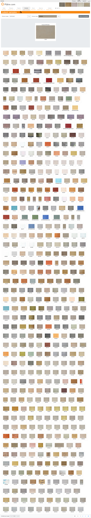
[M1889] (65, 153)
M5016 (80, 201)
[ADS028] (49, 244)
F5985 (22, 201)
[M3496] (23, 381)
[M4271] (15, 317)
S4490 (80, 119)
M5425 (72, 511)
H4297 (82, 329)
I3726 (55, 375)
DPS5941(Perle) (48, 55)
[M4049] (71, 207)
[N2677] (81, 454)
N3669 (23, 466)
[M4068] (68, 490)
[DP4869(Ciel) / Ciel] (58, 180)
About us (40, 9)
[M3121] (73, 253)
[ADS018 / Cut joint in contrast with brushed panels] (66, 244)
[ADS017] (74, 244)
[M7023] (47, 198)
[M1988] (23, 107)
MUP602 (53, 210)
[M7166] (24, 408)
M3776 (22, 393)
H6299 (6, 256)
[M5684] (15, 189)
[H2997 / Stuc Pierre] (56, 362)
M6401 (72, 466)
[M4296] (31, 344)
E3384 (81, 256)
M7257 (76, 493)
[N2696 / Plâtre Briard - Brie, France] (64, 335)
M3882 (15, 502)
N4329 (5, 73)
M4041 (55, 356)
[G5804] (73, 262)
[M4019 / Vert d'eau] (31, 353)
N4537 (83, 347)
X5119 (66, 219)
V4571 (80, 338)
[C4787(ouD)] (40, 61)
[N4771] (23, 317)
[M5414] (6, 490)
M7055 (57, 384)
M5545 (55, 511)
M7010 (66, 502)
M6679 (31, 384)
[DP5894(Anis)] (69, 98)
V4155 (39, 375)
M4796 (41, 183)
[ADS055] (32, 235)
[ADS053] (40, 235)
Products (10, 9)
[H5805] (81, 262)
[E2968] (80, 399)
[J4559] (14, 153)
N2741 (32, 438)
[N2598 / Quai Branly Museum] (62, 472)
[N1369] (15, 308)
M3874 (55, 292)
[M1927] (6, 335)
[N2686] (56, 454)
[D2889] (72, 417)
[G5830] (20, 98)
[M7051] (40, 198)
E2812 (49, 438)
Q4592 (22, 302)
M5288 (58, 64)
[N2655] (49, 235)
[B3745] (14, 372)
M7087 (63, 402)
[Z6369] (22, 144)
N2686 (56, 457)
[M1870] (77, 98)
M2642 (45, 475)
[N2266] (64, 290)
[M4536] (5, 89)
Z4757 (22, 137)
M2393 (5, 238)
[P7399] (47, 162)
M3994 (39, 165)
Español (84, 1)
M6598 (14, 64)
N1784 (73, 457)
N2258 (14, 493)
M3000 (39, 156)
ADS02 (82, 156)
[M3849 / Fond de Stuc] (64, 508)
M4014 (32, 448)
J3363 (64, 375)
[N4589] (47, 335)
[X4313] (6, 372)
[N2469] (6, 189)
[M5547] (56, 134)
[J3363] (64, 372)
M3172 (14, 229)
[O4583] (23, 344)
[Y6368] (32, 244)
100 (11, 516)
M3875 (30, 511)
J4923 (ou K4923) (81, 302)
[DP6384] (66, 235)
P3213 (71, 402)
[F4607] (80, 71)
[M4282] (23, 89)
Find (29, 16)
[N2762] (14, 390)
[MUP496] (40, 271)
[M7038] (80, 508)
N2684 (56, 265)
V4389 (32, 274)
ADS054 (14, 165)
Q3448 (14, 146)
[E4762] (60, 116)
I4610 (56, 201)
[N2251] (16, 125)
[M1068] (48, 326)
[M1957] (56, 144)
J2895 (39, 420)
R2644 (14, 302)
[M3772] (14, 381)
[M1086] (14, 335)
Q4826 (48, 128)
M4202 (65, 347)
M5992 (15, 265)
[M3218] (30, 52)
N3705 (31, 466)
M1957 (56, 146)
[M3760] (39, 362)
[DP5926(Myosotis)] (80, 207)
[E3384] (81, 253)
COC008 (72, 192)
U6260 (30, 256)
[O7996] (16, 116)
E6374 (83, 238)
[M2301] (74, 326)
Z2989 (39, 146)
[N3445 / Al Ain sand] (14, 198)
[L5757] (39, 107)
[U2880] (74, 408)
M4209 (56, 347)
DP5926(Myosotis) (80, 210)
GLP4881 (40, 265)
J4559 (14, 156)
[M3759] (31, 107)
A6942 (24, 183)
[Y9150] (38, 71)
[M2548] (65, 381)
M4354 (73, 174)
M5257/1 (58, 128)
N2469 (6, 192)
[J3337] (55, 399)
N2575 (48, 484)
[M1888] (6, 417)
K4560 (81, 274)
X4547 (66, 311)
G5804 (72, 265)
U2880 (73, 411)
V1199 (37, 475)
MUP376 (76, 283)
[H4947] (73, 271)
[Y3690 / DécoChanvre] (75, 308)
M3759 (31, 110)
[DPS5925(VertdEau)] (25, 217)
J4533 (5, 274)
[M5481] (46, 399)
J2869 (32, 429)
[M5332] (39, 344)
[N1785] (6, 308)
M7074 (24, 484)
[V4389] (32, 271)
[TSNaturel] (60, 98)
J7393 (30, 128)
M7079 (47, 466)
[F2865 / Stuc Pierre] (65, 426)
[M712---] (40, 381)
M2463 (58, 283)
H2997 (55, 365)
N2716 (84, 183)
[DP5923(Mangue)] (7, 180)
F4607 (80, 73)
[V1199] (37, 472)
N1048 (49, 502)
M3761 (81, 356)
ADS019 (57, 247)
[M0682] (39, 463)
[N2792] (74, 435)
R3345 (47, 192)
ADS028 (49, 247)
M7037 (22, 165)
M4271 (14, 320)
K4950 (31, 165)
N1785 (6, 311)
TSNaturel (60, 101)
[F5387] (6, 280)
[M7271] (58, 308)
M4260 (72, 356)
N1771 (23, 274)
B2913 (30, 420)
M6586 (39, 92)
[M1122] (41, 454)
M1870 (77, 101)
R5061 (74, 238)
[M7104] (15, 80)
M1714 (67, 183)
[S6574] (81, 381)
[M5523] (23, 445)
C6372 (22, 64)
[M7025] (24, 499)
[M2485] (71, 472)
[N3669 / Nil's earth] (23, 463)
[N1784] (73, 454)
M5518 (80, 420)
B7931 (51, 119)
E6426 (42, 119)
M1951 (21, 475)
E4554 (14, 347)
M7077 (23, 311)
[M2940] (6, 381)
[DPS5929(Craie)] (66, 107)
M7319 (15, 484)
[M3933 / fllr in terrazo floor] (57, 326)
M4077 (80, 375)
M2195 (72, 302)
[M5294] (58, 435)
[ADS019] (57, 244)
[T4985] (49, 171)
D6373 (31, 156)
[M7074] (24, 481)
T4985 (48, 174)
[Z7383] (14, 171)
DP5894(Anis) (69, 101)
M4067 (13, 475)
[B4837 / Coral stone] (48, 253)
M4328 (32, 174)
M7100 (81, 146)
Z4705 (28, 201)
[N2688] (6, 80)
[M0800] (80, 463)
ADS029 (40, 247)
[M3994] (39, 162)
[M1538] (64, 463)
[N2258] (15, 490)
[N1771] (23, 271)
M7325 (79, 475)
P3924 (5, 365)
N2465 (48, 156)
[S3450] (75, 180)
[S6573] (55, 189)
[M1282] (73, 290)
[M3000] (40, 153)
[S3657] (72, 198)
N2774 (15, 438)
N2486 (48, 229)
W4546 (40, 229)
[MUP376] (76, 280)
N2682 (32, 457)
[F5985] (22, 198)
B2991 (71, 229)
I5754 (14, 292)
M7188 (14, 137)
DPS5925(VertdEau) (24, 219)
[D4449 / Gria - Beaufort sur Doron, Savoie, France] (14, 362)
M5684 (15, 192)
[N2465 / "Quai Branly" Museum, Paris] (48, 153)
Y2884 (5, 429)
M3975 (38, 210)
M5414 (6, 493)
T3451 (82, 92)
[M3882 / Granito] (15, 499)
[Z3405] (6, 344)
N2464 (74, 484)
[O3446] (39, 390)
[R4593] (47, 299)
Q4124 (64, 146)
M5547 (55, 137)
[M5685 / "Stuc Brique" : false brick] (57, 235)
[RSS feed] (21, 12)
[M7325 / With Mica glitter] (79, 472)
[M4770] (31, 317)
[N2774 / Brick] (15, 435)
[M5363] (6, 262)
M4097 (47, 356)
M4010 (30, 146)
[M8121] (82, 408)
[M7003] (6, 217)
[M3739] (73, 134)
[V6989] (56, 171)
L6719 (78, 219)
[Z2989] (39, 144)
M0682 (39, 466)
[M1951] (21, 472)
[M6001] (56, 463)
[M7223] (22, 235)
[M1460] (14, 454)
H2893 (31, 64)
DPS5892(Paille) (79, 128)
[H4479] (56, 89)
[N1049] (14, 353)
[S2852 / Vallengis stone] (22, 353)
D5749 (5, 292)
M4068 (67, 493)
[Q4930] (33, 308)
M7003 (6, 219)
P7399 (47, 165)
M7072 (72, 393)
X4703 (81, 320)
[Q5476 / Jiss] (41, 280)
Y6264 (14, 256)
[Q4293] (22, 372)
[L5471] (57, 271)
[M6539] (54, 472)
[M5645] (41, 308)
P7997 (6, 119)
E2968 (80, 402)
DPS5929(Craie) (65, 110)
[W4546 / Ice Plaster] (40, 226)
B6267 (64, 201)
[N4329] (6, 71)
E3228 (6, 329)
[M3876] (22, 508)
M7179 (65, 457)
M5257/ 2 (14, 329)
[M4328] (32, 171)
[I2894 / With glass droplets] (47, 417)
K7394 (6, 174)
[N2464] (74, 481)
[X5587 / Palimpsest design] (64, 262)
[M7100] (81, 144)
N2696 (64, 338)
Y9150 (37, 73)
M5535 (28, 101)
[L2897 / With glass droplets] (22, 417)
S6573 (55, 192)
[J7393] (31, 125)
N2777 (36, 101)
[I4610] (56, 198)
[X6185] (72, 217)
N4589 (47, 338)
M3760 (39, 365)
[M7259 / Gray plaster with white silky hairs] (50, 490)
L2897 (22, 420)
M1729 (64, 393)
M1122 (40, 457)
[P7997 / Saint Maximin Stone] (6, 116)
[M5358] (39, 253)
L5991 (14, 92)
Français (74, 1)
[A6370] (23, 244)
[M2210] (23, 207)
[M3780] (21, 399)
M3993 (64, 137)
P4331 (64, 365)
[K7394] (6, 171)
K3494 (80, 365)
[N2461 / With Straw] (23, 426)
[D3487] (49, 381)
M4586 (33, 183)
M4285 (14, 247)
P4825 (70, 119)
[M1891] (5, 472)
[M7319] (15, 481)
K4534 (14, 110)
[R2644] (14, 299)
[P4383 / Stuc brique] (57, 153)
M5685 (57, 238)
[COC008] (72, 189)
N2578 (40, 448)
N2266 (63, 292)
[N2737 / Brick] (6, 435)
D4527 (72, 73)
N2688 (6, 83)
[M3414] (38, 399)
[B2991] (71, 226)
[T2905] (49, 408)
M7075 (47, 511)
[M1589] (6, 244)
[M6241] (47, 362)
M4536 (5, 92)
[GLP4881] (40, 262)
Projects (18, 9)
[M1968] (6, 198)
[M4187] (64, 353)
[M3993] (64, 134)
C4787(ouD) (40, 64)
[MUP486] (43, 98)
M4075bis (39, 192)
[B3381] (14, 52)
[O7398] (56, 162)
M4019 (30, 356)
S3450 (75, 183)
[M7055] (57, 381)
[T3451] (82, 89)
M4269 (74, 347)
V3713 (31, 375)
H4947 (73, 274)
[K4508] (76, 61)
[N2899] (40, 408)
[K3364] (57, 226)
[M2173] (47, 344)
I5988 (25, 119)
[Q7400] (64, 71)
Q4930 (32, 311)
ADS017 (74, 247)
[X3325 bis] (56, 317)
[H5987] (31, 89)
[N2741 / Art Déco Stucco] (32, 435)
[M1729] (64, 390)
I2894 (47, 420)
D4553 (4, 101)
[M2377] (30, 399)
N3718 (55, 393)
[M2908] (31, 189)
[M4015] (30, 299)
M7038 (80, 511)
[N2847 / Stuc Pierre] (82, 426)
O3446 (39, 393)
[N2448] (81, 481)
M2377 (29, 402)
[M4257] (39, 508)
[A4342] (22, 52)
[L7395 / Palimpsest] (79, 162)
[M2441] (6, 107)
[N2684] (56, 262)
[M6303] (50, 308)
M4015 (30, 302)
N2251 (16, 128)
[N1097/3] (33, 499)
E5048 (15, 283)
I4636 (6, 64)
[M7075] (47, 508)
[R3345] (47, 189)
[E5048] (15, 280)
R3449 (74, 384)
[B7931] (51, 116)
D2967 (47, 73)
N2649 (15, 466)
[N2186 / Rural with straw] (70, 445)
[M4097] (47, 353)
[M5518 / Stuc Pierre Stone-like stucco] (80, 417)
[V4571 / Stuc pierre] (81, 335)
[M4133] (78, 445)
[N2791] (39, 52)
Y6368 (31, 247)
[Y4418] (31, 362)
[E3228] (6, 326)
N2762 (14, 393)
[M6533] (47, 107)
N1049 (14, 356)
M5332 (39, 347)
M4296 (31, 347)
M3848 (23, 493)
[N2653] (65, 89)
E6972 (81, 174)
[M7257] (77, 490)
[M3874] (55, 290)
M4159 (34, 201)
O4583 (23, 347)
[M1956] (40, 326)
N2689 (48, 457)
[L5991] (14, 89)
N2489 (56, 484)
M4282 (23, 92)
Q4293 (22, 375)
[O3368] (81, 390)
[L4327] (72, 362)
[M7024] (15, 408)
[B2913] (31, 417)
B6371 (22, 229)
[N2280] (41, 490)
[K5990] (64, 253)
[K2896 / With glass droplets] (56, 299)
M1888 (5, 420)
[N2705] (49, 61)
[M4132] (15, 217)
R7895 (79, 83)
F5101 (65, 274)
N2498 (65, 484)
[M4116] (6, 454)
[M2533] (6, 508)
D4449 (14, 365)
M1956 (39, 329)
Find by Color (35, 16)
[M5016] (81, 198)
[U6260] (31, 253)
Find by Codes (5, 16)
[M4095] (83, 499)
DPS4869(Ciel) (31, 229)
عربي (89, 1)
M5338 (23, 174)
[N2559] (23, 326)
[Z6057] (6, 153)
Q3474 (23, 128)
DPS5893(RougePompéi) (49, 83)
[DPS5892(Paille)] (80, 125)
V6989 (56, 174)
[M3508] (64, 299)
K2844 (23, 438)
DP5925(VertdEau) (57, 219)
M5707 (40, 438)
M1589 (6, 247)
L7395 (79, 165)
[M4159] (34, 198)
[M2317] (6, 162)
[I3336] (13, 399)
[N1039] (58, 499)
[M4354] (73, 171)
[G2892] (55, 417)
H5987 (31, 92)
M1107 (73, 320)
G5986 (32, 265)
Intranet (2, 1)
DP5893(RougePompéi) (68, 128)
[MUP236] (6, 134)
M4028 (33, 119)
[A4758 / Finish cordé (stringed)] (30, 290)
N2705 (49, 64)
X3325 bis (56, 320)
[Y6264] (14, 253)
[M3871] (12, 98)
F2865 (65, 429)
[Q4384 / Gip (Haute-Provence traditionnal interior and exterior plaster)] (67, 280)
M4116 (5, 457)
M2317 (5, 165)
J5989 (23, 265)
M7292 (39, 356)
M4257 (39, 511)
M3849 (64, 511)
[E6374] (83, 235)
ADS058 (80, 229)
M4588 (48, 92)
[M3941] (6, 317)
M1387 (41, 484)
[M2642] (46, 472)
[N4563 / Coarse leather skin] (81, 189)
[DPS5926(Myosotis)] (46, 217)
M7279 (47, 393)
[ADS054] (14, 162)
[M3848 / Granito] (23, 490)
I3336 (13, 402)
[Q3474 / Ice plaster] (23, 125)
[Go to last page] (88, 516)
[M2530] (14, 235)
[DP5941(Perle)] (58, 52)
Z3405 (5, 347)
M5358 (39, 256)
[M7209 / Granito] (6, 499)
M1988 (22, 110)
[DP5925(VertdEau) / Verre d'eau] (57, 217)
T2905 (48, 411)
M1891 (5, 475)
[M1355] (39, 290)
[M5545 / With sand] (56, 508)
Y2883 (14, 420)
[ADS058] (74, 4)
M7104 (14, 83)
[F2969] (6, 408)
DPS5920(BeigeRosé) (68, 55)
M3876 (22, 511)
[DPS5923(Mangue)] (25, 80)
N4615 (38, 302)
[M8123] (57, 408)
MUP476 (24, 283)
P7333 (5, 402)
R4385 (22, 256)
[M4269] (74, 344)
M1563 (66, 438)
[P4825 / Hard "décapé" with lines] (70, 116)
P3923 (5, 302)
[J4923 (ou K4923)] (81, 299)
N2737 (6, 438)
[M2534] (6, 463)
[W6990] (65, 171)
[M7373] (73, 144)
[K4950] (31, 162)
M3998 (69, 83)
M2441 (5, 110)
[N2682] (32, 454)
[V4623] (56, 253)
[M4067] (13, 472)
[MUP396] (33, 280)
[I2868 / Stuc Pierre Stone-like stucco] (40, 426)
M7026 (23, 457)
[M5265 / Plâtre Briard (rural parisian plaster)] (14, 426)
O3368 (81, 393)
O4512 (49, 183)
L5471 (56, 274)
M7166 (23, 411)
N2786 (5, 448)
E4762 (61, 119)
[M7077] (24, 308)
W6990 (64, 174)
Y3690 (74, 311)
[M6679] (32, 381)
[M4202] (65, 344)
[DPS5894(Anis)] (35, 217)
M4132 (14, 219)
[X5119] (66, 217)
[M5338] (23, 171)
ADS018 (66, 247)
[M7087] (63, 399)
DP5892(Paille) (75, 110)
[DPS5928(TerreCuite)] (36, 80)
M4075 (23, 192)
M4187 (64, 356)
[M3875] (31, 508)
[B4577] (72, 335)
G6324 (22, 156)
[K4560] (82, 271)
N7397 (63, 165)
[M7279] (47, 390)
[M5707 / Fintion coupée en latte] (41, 435)
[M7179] (65, 454)
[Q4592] (22, 299)
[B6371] (23, 226)
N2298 (47, 375)
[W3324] (22, 362)
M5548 (41, 502)
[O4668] (31, 326)
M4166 (31, 338)
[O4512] (49, 180)
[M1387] (42, 481)
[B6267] (64, 198)
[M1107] (73, 317)
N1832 (14, 210)
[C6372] (23, 61)
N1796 (81, 137)
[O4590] (65, 317)
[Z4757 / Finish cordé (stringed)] (22, 134)
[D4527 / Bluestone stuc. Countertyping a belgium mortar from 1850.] (72, 71)
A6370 (23, 247)
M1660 (5, 146)
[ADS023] (39, 125)
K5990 (64, 256)
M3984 (49, 265)
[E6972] (81, 171)
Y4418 (30, 365)
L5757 (39, 110)
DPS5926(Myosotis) (45, 219)
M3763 (56, 110)
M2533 (6, 511)
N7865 (39, 137)
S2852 (22, 356)
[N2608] (83, 308)
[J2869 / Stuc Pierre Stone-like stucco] (32, 426)
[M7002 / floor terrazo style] (65, 326)
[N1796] (81, 134)
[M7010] (66, 499)
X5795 (50, 283)
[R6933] (16, 180)
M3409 (84, 64)
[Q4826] (48, 125)
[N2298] (47, 372)
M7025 (24, 502)
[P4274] (6, 390)
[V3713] (31, 372)
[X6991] (47, 134)
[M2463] (59, 280)
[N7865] (39, 134)
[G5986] (32, 262)
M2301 (73, 329)
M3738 (67, 64)
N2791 (39, 55)
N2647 (60, 83)
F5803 (48, 274)
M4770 (31, 320)
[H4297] (82, 326)
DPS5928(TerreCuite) (36, 83)
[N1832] (14, 207)
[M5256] (83, 435)
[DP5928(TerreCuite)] (16, 71)
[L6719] (78, 217)
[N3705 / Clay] (31, 463)
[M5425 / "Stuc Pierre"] (72, 508)
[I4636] (6, 61)
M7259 (50, 493)
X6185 (72, 219)
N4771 (23, 320)
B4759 (48, 320)
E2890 (64, 420)
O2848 (73, 429)
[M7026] (23, 454)
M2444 (5, 356)
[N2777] (36, 98)
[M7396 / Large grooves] (71, 162)
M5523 (23, 448)
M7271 (58, 311)
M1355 (38, 292)
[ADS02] (82, 153)
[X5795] (50, 280)
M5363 (6, 265)
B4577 (72, 338)
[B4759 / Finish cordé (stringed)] (48, 317)
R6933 (16, 183)
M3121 (73, 256)
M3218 (30, 55)
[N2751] (59, 445)
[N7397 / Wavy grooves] (63, 162)
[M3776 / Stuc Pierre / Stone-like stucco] (23, 390)
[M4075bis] (39, 189)
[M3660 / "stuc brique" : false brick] (56, 335)
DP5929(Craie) (52, 101)
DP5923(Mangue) (7, 183)
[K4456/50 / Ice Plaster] (40, 171)
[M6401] (72, 463)
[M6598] (14, 61)
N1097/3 (33, 502)
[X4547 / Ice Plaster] (66, 308)
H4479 (56, 92)
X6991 (47, 137)
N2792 (74, 438)
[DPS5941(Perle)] (48, 52)
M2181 (63, 192)
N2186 (69, 448)
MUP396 (33, 283)
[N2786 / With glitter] (6, 445)
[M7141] (22, 335)
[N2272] (32, 490)
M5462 (64, 229)
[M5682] (14, 508)
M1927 (5, 338)
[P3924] (6, 362)
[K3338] (72, 372)
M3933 (57, 329)
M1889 (65, 156)
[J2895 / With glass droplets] (39, 417)
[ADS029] (40, 244)
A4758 (30, 292)
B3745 (14, 375)
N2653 (65, 92)
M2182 (58, 493)
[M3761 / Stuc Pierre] (81, 353)
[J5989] (24, 262)
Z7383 (14, 174)
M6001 (55, 466)
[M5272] (68, 4)
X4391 (5, 210)
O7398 (55, 165)
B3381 (14, 55)
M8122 (32, 411)
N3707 (29, 475)
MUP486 (43, 101)
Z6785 (74, 92)
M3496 (23, 384)
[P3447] (31, 390)
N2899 (40, 411)
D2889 (72, 420)
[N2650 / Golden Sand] (74, 153)
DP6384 (66, 238)
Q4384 (67, 283)
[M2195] (72, 299)
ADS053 (40, 238)
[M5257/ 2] (14, 326)
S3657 (72, 201)
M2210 (22, 210)
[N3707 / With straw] (29, 472)
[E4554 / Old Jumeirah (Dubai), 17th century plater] (14, 344)
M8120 (65, 411)
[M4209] (56, 344)
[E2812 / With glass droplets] (49, 435)
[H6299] (6, 253)
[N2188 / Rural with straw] (62, 207)
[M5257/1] (57, 125)
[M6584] (6, 52)
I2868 (40, 429)
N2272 (32, 493)
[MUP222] (45, 207)
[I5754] (14, 290)
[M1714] (67, 180)
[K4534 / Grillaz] (14, 107)
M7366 (6, 484)
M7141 (22, 338)
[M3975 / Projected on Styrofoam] (38, 207)
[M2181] (63, 189)
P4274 (6, 393)
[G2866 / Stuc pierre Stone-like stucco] (57, 426)
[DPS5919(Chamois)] (27, 71)
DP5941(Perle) (58, 55)
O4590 (64, 320)
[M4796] (41, 180)
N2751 (59, 448)
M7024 (15, 411)
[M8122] (32, 408)
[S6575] (48, 144)
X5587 (64, 265)
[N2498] (65, 481)
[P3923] (6, 299)
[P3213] (71, 399)
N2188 (62, 210)
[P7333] (5, 399)
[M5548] (41, 499)
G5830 (20, 101)
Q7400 (64, 73)
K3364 (57, 229)
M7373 (73, 146)
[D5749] (5, 290)
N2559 (22, 329)
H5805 (81, 265)
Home (4, 9)
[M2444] (6, 353)
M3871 (11, 101)
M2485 (71, 475)
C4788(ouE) (6, 128)
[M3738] (67, 61)
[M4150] (33, 481)
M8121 (82, 411)
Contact (49, 9)
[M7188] (14, 134)
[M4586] (33, 180)
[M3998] (69, 80)
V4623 (56, 256)
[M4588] (48, 89)
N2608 (83, 311)
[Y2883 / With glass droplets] (14, 417)
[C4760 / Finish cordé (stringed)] (40, 317)
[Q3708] (6, 226)
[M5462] (64, 226)
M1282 (72, 292)
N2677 (81, 457)
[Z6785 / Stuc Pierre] (74, 89)
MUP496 (40, 274)
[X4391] (6, 207)
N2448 (81, 484)
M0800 (80, 466)
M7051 (40, 201)
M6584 (5, 55)
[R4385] (22, 253)
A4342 (22, 55)
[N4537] (87, 4)
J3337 (54, 402)
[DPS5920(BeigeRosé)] (68, 52)
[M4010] (31, 144)
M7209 (6, 502)
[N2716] (84, 180)
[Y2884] (6, 426)
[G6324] (23, 153)
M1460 (14, 457)
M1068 (48, 329)
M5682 (14, 511)
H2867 (48, 429)
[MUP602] (53, 207)
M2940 (5, 384)
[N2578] (40, 445)
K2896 (55, 302)
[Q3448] (14, 144)
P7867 (30, 137)
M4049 (70, 210)
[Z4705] (28, 198)
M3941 (6, 320)
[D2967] (47, 71)
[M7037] (23, 162)
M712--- (40, 384)
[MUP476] (24, 280)
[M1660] (6, 144)
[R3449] (74, 381)
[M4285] (15, 244)
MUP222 (45, 210)
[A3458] (14, 271)
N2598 (62, 475)
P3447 (31, 393)
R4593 (47, 302)
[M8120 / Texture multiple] (65, 408)
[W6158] (83, 244)
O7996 (16, 119)
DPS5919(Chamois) (27, 73)
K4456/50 (40, 174)
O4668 (31, 329)
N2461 (23, 429)
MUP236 (6, 137)
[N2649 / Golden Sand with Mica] (15, 463)
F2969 (6, 411)
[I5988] (25, 116)
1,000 (18, 516)
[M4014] (32, 445)
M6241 (47, 365)
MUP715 (31, 210)
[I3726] (56, 372)
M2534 (6, 466)
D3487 (48, 384)
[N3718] (56, 390)
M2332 (47, 292)
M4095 (82, 502)
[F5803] (48, 271)
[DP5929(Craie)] (52, 98)
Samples (26, 9)
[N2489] (56, 481)
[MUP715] (31, 207)
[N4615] (39, 299)
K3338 (72, 375)
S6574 (81, 384)
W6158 (82, 247)
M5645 (41, 311)
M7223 (22, 238)
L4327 (72, 365)
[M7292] (39, 353)
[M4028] (33, 116)
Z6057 (5, 156)
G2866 (57, 429)
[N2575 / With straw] (49, 481)
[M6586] (40, 89)
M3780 (21, 402)
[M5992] (15, 262)
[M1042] (49, 445)
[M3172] (62, 4)
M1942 (81, 292)
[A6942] (25, 180)
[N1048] (50, 499)
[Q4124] (64, 144)
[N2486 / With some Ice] (49, 226)
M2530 (14, 238)
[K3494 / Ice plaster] (81, 362)
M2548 (65, 384)
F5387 (6, 283)
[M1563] (66, 435)
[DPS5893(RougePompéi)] (49, 80)
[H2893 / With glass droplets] (31, 61)
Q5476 (41, 283)
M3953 (74, 502)
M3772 (14, 384)
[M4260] (73, 353)
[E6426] (42, 116)
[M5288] (58, 61)
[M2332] (47, 290)
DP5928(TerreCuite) (15, 73)
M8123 (57, 411)
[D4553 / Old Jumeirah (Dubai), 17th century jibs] (4, 98)
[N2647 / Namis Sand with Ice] (60, 80)
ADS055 (32, 238)
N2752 (14, 448)
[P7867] (31, 134)
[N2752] (14, 445)
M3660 (56, 338)
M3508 (64, 302)
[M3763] (56, 107)
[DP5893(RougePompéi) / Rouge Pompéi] (68, 125)
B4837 (48, 256)
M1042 (48, 448)
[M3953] (74, 499)
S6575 (47, 146)
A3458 (14, 274)
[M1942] (81, 290)
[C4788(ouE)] (6, 125)
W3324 (22, 365)
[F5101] (65, 271)
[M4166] (31, 335)
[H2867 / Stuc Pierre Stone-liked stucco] (80, 4)
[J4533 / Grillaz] (6, 271)
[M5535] (29, 98)
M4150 (33, 484)
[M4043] (79, 52)
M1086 (14, 338)
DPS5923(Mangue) (24, 83)
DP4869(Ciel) (58, 183)
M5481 (46, 402)
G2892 (55, 420)
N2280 (41, 493)
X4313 (5, 375)
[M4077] (80, 372)
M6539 (54, 475)
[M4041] (56, 353)
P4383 (56, 156)
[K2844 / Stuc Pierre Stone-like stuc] (24, 435)
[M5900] (22, 290)
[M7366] (6, 481)
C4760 (39, 320)
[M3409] (84, 61)
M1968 (5, 201)
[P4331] (64, 362)
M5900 (22, 292)
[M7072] (72, 390)
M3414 (38, 402)
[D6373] (31, 153)
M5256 (83, 438)
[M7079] (47, 463)
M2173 (47, 347)
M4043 (78, 55)
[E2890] (64, 417)
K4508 (75, 64)
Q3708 (5, 229)
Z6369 (22, 146)
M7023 (47, 201)
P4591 (39, 338)
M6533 (47, 110)
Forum (33, 9)
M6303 (49, 311)
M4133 (78, 448)
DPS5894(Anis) (35, 219)
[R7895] (79, 80)
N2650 (73, 156)
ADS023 (39, 128)
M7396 (71, 165)
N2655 (48, 238)
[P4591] (39, 335)
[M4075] (23, 189)
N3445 (14, 201)
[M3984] (49, 262)
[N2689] (48, 454)
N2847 (82, 429)
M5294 (57, 438)
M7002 (65, 329)
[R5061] (74, 235)
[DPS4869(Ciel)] (31, 226)
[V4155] (39, 372)
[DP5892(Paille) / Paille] (75, 107)
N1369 (14, 311)
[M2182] (59, 490)
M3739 (72, 137)
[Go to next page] (85, 516)
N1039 (58, 502)
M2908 (31, 192)
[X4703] (81, 317)
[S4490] (80, 116)
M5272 (55, 73)
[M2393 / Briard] (6, 235)
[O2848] (74, 426)
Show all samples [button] (83, 16)
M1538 (63, 466)
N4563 (81, 192)
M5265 (14, 429)
